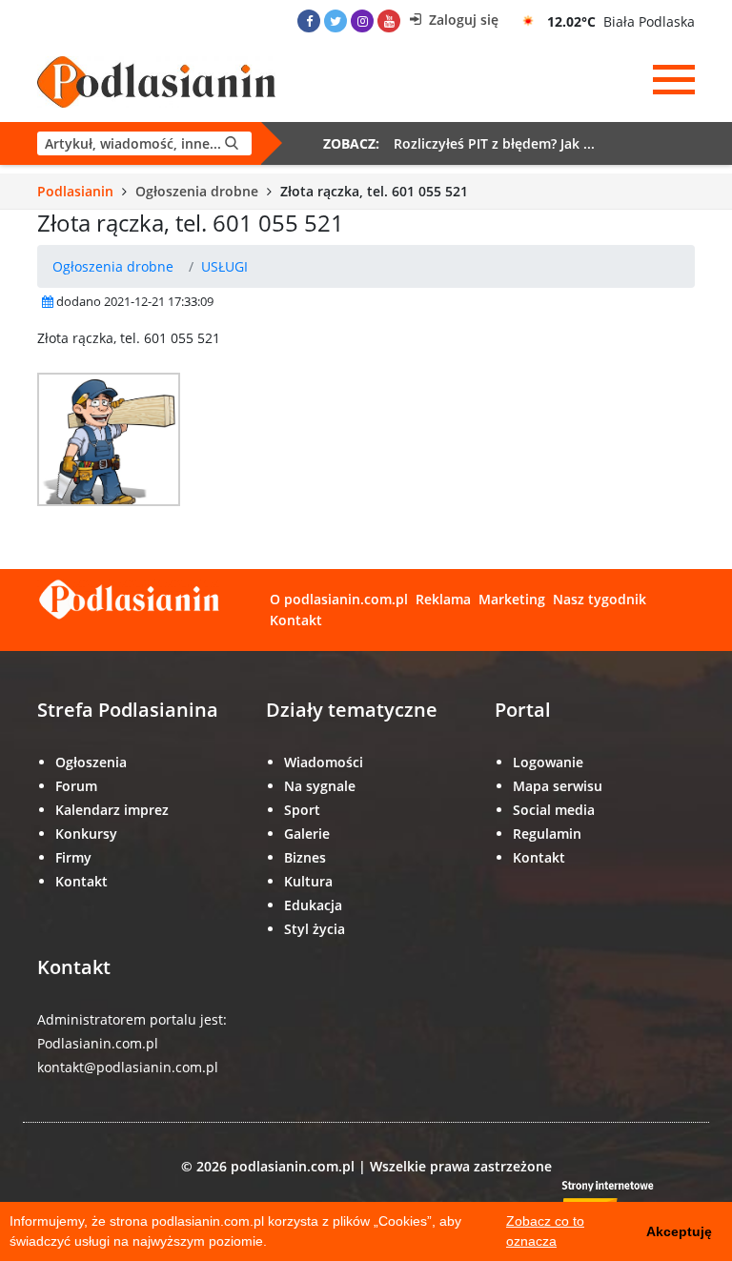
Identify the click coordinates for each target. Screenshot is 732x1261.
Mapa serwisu (557, 786)
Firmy (73, 857)
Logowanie (548, 762)
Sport (302, 810)
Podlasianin (75, 191)
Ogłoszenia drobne (196, 191)
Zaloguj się (461, 19)
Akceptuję (679, 1231)
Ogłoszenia (91, 762)
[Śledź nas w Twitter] (335, 21)
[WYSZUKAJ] (144, 143)
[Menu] (674, 80)
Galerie (307, 833)
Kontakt (296, 620)
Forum (76, 786)
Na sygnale (320, 786)
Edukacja (313, 905)
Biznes (305, 857)
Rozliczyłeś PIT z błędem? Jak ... (494, 143)
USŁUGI (224, 266)
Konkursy (86, 833)
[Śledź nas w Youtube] (388, 21)
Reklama (443, 599)
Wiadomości (323, 762)
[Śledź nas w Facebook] (308, 21)
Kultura (308, 881)
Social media (554, 810)
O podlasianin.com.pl (339, 599)
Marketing (511, 599)
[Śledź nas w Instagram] (362, 21)
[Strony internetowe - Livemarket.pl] (623, 1200)
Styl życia (314, 929)
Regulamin (547, 833)
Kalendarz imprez (112, 810)
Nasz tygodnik (599, 599)
